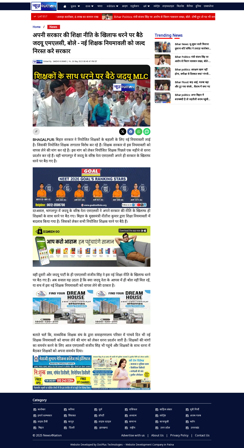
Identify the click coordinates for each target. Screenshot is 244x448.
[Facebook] (130, 131)
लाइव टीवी (42, 421)
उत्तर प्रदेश (164, 427)
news (53, 27)
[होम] (44, 6)
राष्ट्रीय (131, 427)
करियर (70, 409)
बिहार (40, 427)
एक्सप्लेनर (208, 6)
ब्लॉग (192, 421)
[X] (122, 131)
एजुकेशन (134, 6)
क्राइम (125, 6)
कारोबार (40, 409)
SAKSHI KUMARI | (60, 61)
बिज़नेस (180, 6)
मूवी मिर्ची (194, 409)
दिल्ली (71, 427)
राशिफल (132, 409)
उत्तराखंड (194, 427)
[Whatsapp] (138, 131)
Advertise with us (133, 435)
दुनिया (198, 6)
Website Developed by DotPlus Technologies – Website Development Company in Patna (122, 444)
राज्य (88, 6)
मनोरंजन (111, 6)
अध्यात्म (132, 415)
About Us (157, 435)
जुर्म (99, 409)
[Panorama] (91, 307)
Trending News (169, 35)
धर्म (145, 6)
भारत (99, 6)
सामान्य (132, 421)
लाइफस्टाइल (168, 6)
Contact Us (202, 435)
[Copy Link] (36, 131)
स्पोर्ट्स (157, 6)
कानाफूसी (163, 421)
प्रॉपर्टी (100, 415)
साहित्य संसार (165, 409)
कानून (70, 421)
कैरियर (190, 6)
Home (37, 27)
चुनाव (74, 6)
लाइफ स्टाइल (104, 421)
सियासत (71, 415)
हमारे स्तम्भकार (44, 415)
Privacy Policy (179, 435)
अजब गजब (195, 415)
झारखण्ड (102, 427)
